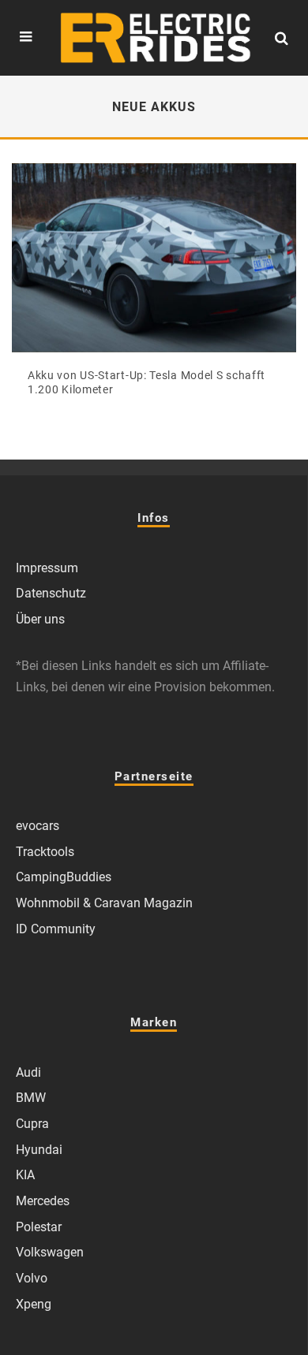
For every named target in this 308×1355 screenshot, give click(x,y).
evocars (37, 825)
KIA (25, 1174)
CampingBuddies (63, 876)
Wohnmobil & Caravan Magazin (104, 902)
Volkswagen (50, 1252)
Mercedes (42, 1200)
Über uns (40, 619)
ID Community (56, 928)
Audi (28, 1072)
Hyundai (39, 1149)
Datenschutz (51, 593)
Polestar (39, 1226)
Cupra (32, 1123)
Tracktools (45, 851)
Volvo (31, 1278)
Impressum (47, 567)
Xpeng (33, 1304)
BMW (31, 1097)
